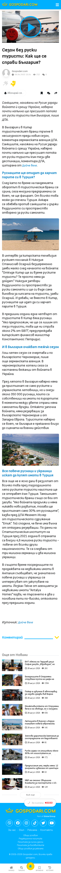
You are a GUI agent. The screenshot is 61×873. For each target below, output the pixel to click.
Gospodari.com (20, 71)
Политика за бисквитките (30, 845)
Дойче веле (29, 165)
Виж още (30, 795)
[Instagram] (26, 823)
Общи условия (30, 835)
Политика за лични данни (30, 842)
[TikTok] (34, 823)
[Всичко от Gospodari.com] (6, 73)
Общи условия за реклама (30, 848)
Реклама (32, 830)
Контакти (46, 830)
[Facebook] (17, 823)
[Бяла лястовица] (5, 84)
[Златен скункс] (13, 84)
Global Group (49, 816)
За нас (12, 830)
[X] (43, 823)
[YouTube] (51, 823)
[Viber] (9, 823)
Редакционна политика (30, 838)
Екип (21, 830)
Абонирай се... (15, 93)
